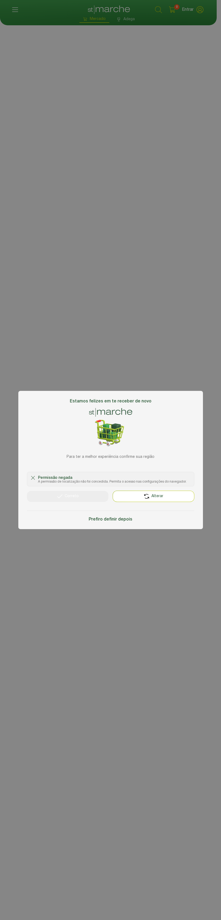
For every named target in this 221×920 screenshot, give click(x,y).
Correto (72, 496)
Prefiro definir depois (110, 519)
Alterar (157, 496)
